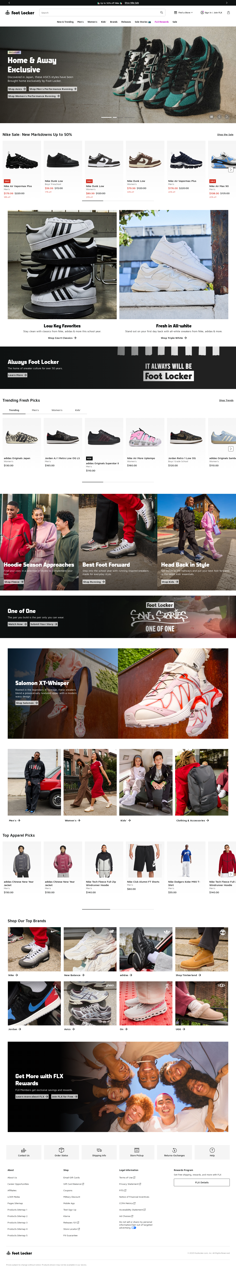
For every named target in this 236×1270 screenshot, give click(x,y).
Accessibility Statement (131, 1209)
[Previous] (9, 3)
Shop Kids (168, 581)
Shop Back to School (21, 81)
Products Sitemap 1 (17, 1209)
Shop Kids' (41, 88)
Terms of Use (126, 1177)
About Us (12, 1177)
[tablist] (45, 410)
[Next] (226, 3)
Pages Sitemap (15, 1203)
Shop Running (92, 581)
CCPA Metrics (126, 1203)
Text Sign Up (69, 1209)
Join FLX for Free (62, 1096)
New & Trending (65, 21)
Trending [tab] (14, 410)
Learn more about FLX (30, 1096)
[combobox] (102, 12)
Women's (92, 21)
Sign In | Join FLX (213, 12)
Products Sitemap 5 (17, 1235)
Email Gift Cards (71, 1177)
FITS (121, 1190)
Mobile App (69, 1203)
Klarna (66, 1216)
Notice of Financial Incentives (134, 1196)
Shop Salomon (25, 703)
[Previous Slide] (219, 116)
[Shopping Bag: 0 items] (228, 12)
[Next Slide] (227, 116)
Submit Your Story (42, 624)
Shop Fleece (11, 581)
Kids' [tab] (78, 410)
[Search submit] (161, 12)
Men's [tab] (35, 410)
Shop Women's (17, 88)
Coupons (67, 1190)
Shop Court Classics (60, 337)
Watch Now (15, 624)
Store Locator (70, 1229)
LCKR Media (14, 1196)
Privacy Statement (128, 1184)
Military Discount (71, 1196)
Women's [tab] (57, 410)
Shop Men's (48, 81)
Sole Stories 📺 (143, 21)
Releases (126, 21)
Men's (80, 21)
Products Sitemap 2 (17, 1216)
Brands (114, 21)
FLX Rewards (162, 21)
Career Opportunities (18, 1184)
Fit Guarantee (70, 1235)
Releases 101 (69, 1222)
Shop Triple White (172, 337)
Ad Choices (125, 1216)
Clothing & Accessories (190, 820)
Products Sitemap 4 (17, 1229)
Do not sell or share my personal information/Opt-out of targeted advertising (135, 1224)
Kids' (103, 21)
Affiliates (12, 1190)
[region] (118, 3)
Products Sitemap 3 (17, 1222)
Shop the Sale (225, 134)
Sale (175, 21)
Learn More (15, 375)
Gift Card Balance (72, 1184)
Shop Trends (226, 400)
